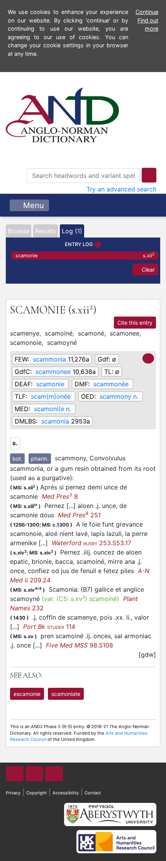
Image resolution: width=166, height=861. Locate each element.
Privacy (13, 793)
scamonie (84, 255)
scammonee (53, 371)
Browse (18, 231)
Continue (147, 12)
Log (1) (72, 231)
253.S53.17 (91, 543)
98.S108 (79, 645)
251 (79, 515)
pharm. (40, 458)
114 (49, 626)
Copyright (36, 793)
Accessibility (66, 793)
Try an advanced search (121, 189)
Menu (32, 205)
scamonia (55, 421)
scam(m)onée (51, 396)
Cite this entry (134, 322)
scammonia (49, 359)
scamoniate (65, 694)
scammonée (111, 384)
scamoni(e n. (52, 409)
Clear (147, 269)
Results (45, 231)
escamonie (27, 694)
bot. (17, 458)
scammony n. (119, 396)
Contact (93, 793)
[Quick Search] (149, 175)
